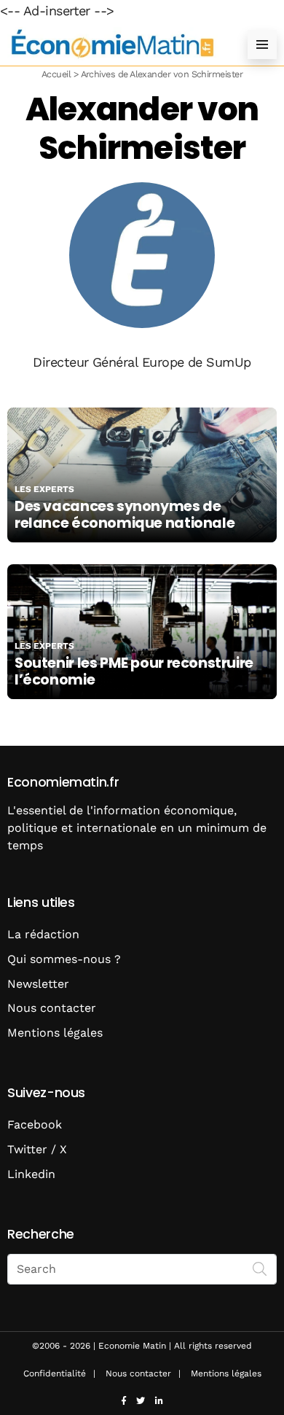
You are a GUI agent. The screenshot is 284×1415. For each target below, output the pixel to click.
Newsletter (38, 984)
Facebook (34, 1124)
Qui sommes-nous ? (64, 959)
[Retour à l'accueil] (112, 44)
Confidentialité (54, 1373)
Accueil (56, 74)
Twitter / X (37, 1149)
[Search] (260, 1268)
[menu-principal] (262, 44)
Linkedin (31, 1174)
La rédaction (43, 934)
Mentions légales (55, 1033)
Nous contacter (51, 1008)
